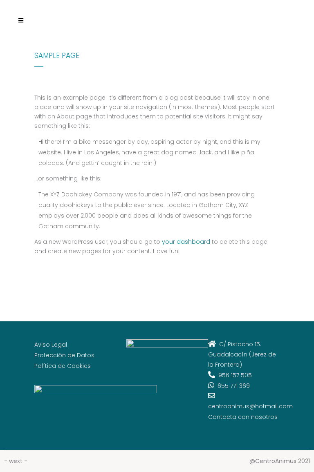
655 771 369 (232, 386)
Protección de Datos (64, 355)
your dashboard (186, 242)
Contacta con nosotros (243, 417)
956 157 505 (233, 375)
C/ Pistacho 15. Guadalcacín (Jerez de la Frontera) (242, 354)
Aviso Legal (50, 345)
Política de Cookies (62, 366)
